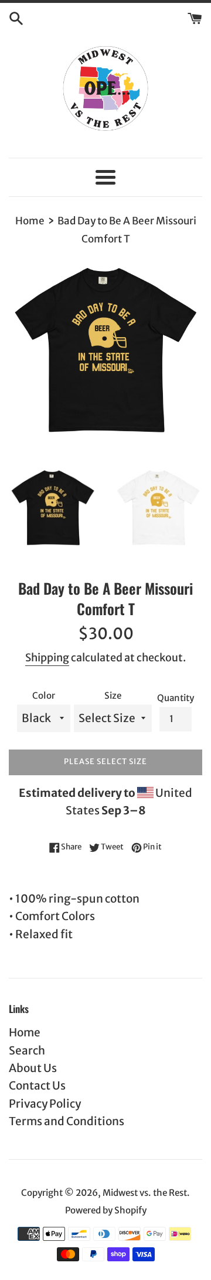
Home (24, 1032)
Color (43, 695)
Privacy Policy (45, 1104)
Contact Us (37, 1085)
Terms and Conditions (66, 1121)
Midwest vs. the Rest (145, 1192)
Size (112, 695)
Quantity (175, 697)
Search (27, 1050)
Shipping (47, 657)
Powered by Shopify (106, 1210)
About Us (33, 1068)
